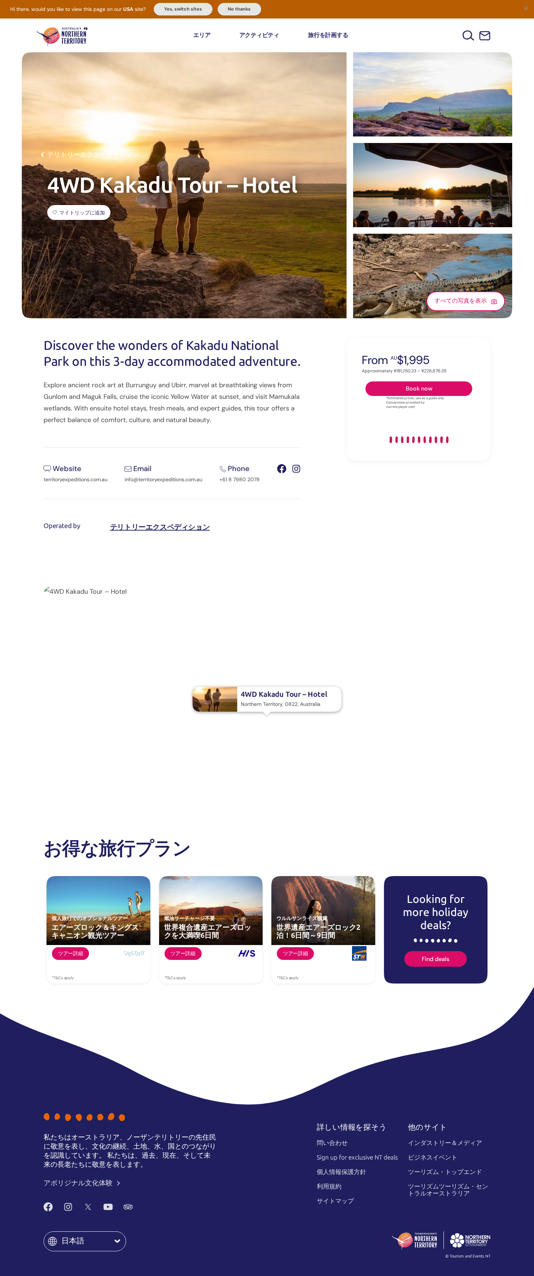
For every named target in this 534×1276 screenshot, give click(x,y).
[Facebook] (48, 1206)
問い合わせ (332, 1142)
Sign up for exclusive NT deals (357, 1157)
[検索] (468, 35)
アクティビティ (259, 35)
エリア (201, 35)
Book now (419, 388)
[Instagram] (68, 1206)
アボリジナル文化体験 (79, 1183)
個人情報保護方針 (341, 1171)
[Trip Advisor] (128, 1206)
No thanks (239, 9)
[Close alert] (526, 8)
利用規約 (329, 1186)
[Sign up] (484, 35)
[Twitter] (88, 1206)
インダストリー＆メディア (445, 1142)
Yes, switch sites (183, 9)
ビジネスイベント (432, 1157)
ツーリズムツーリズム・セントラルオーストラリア (448, 1190)
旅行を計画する (328, 35)
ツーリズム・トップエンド (445, 1171)
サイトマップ (335, 1201)
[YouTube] (108, 1206)
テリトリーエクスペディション (160, 527)
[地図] (62, 35)
